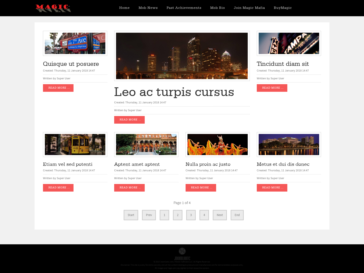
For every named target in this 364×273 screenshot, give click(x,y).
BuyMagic (283, 8)
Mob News (148, 8)
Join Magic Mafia (249, 8)
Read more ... (59, 87)
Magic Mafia (53, 9)
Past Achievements (184, 8)
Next (220, 215)
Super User (63, 78)
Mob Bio (217, 8)
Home (124, 8)
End (237, 215)
